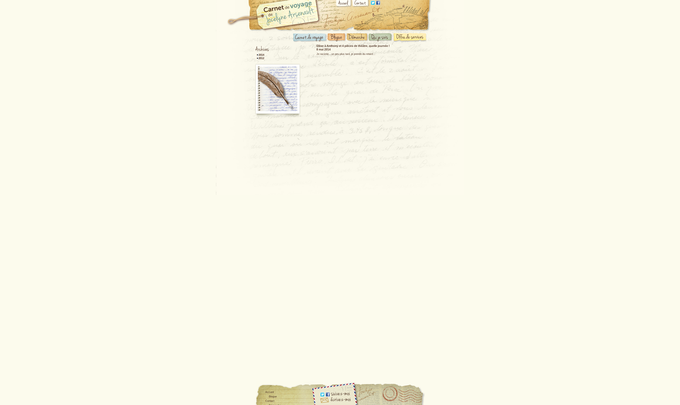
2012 (261, 58)
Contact (361, 4)
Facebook (378, 2)
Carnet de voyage (310, 38)
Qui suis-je (381, 37)
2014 (261, 54)
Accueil (343, 4)
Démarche (358, 37)
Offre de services (411, 37)
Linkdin (372, 2)
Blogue (337, 37)
